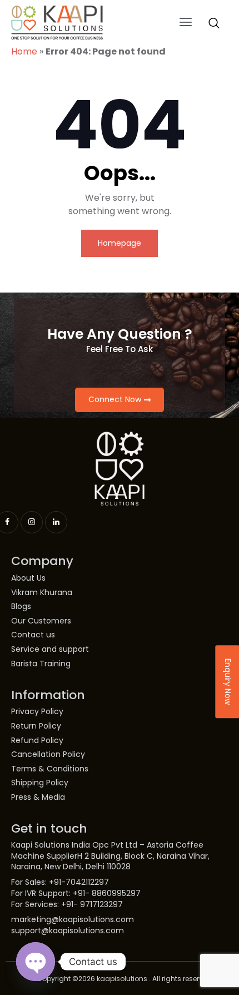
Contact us (33, 635)
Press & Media (38, 797)
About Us (28, 578)
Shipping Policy (39, 783)
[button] (186, 22)
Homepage (119, 243)
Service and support (50, 649)
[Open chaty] (35, 961)
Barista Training (41, 664)
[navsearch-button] (214, 23)
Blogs (21, 606)
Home (24, 51)
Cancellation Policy (48, 754)
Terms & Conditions (49, 769)
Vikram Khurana (41, 592)
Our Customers (41, 621)
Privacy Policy (37, 711)
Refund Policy (37, 740)
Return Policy (36, 726)
